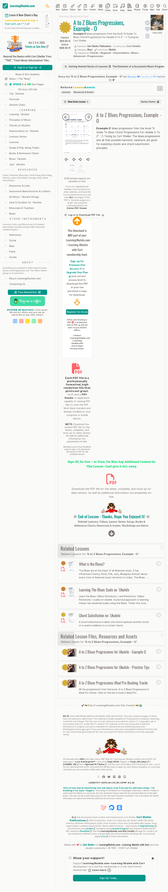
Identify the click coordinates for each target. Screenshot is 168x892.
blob (103, 836)
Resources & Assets (84, 92)
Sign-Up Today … (109, 878)
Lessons (66, 92)
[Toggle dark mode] (47, 6)
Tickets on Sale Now (35, 46)
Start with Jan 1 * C (16, 23)
